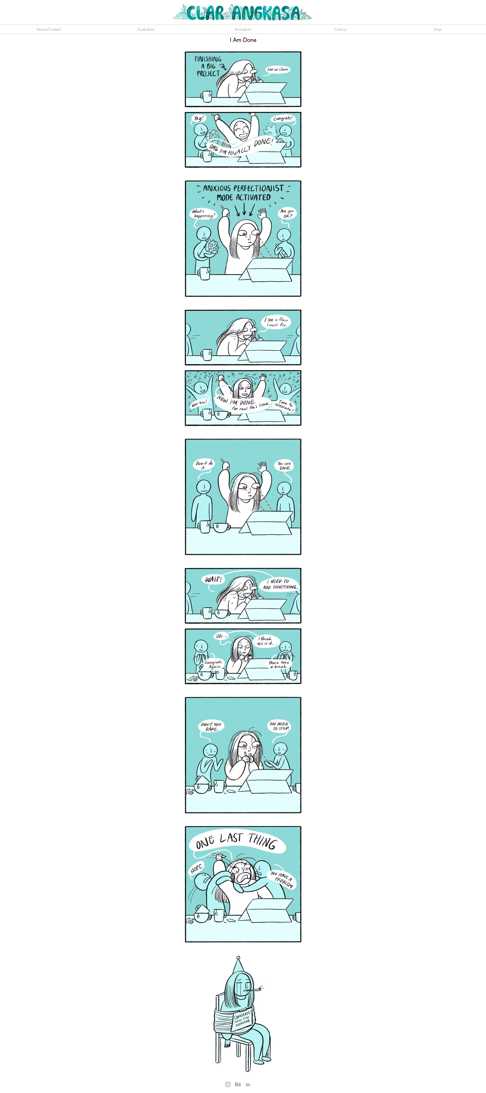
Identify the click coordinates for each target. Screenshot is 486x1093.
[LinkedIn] (248, 1084)
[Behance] (238, 1084)
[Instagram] (228, 1084)
